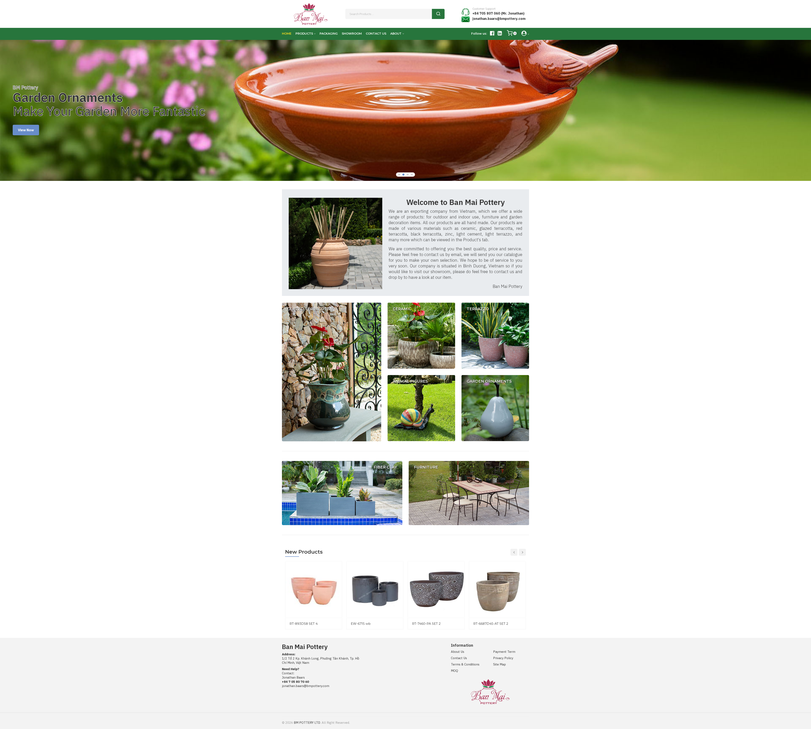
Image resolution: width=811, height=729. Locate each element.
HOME (286, 33)
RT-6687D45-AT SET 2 (490, 624)
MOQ (454, 671)
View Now (26, 124)
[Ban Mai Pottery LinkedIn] (500, 34)
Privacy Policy (503, 658)
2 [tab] (403, 174)
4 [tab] (412, 174)
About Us (457, 652)
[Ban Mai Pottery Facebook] (492, 34)
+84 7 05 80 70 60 (295, 682)
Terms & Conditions (465, 664)
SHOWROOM (352, 33)
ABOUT (395, 33)
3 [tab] (408, 174)
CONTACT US (376, 33)
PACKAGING (329, 33)
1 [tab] (399, 174)
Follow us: (479, 33)
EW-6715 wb (361, 624)
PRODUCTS (304, 33)
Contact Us (459, 658)
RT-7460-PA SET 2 (426, 624)
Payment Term (504, 652)
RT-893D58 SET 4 (304, 624)
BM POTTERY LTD (307, 723)
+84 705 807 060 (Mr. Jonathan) (498, 13)
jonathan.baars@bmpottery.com (498, 18)
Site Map (499, 664)
